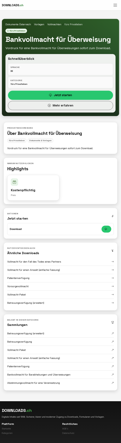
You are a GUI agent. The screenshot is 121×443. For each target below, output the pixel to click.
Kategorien (7, 433)
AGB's (65, 428)
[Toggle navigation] (115, 5)
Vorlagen (39, 24)
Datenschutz (68, 433)
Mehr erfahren (62, 105)
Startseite (6, 428)
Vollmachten (54, 24)
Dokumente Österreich (18, 24)
